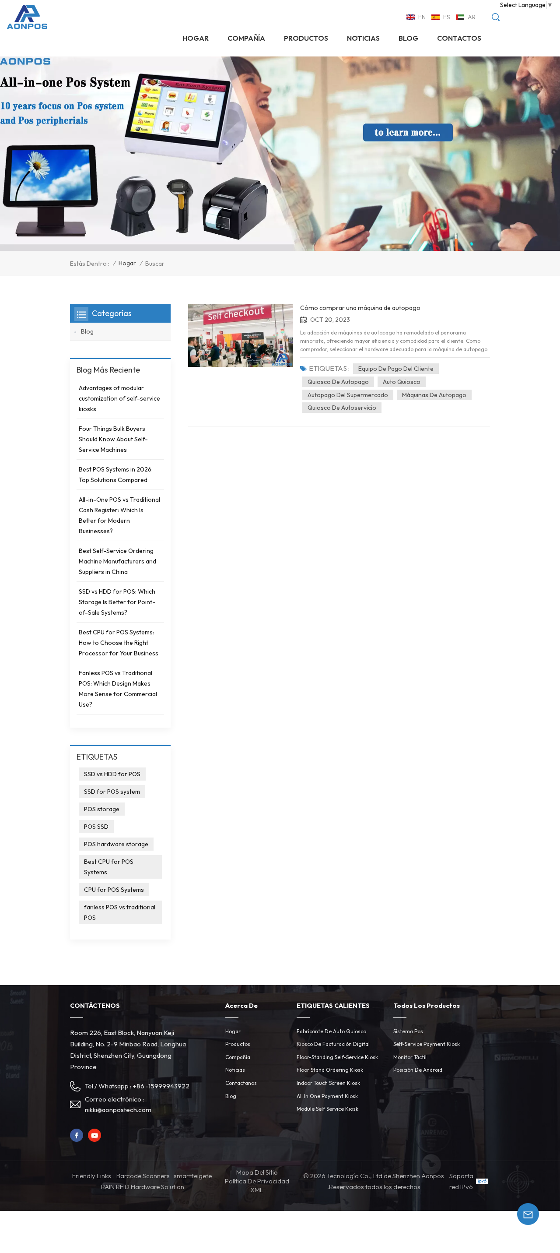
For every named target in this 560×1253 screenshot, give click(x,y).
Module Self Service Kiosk (327, 1108)
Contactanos (241, 1083)
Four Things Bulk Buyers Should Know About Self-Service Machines (113, 439)
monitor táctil (410, 1057)
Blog (408, 38)
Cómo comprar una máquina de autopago (360, 308)
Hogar (195, 38)
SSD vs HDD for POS (112, 774)
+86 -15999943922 (161, 1086)
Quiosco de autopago (338, 382)
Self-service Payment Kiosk (426, 1044)
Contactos (459, 38)
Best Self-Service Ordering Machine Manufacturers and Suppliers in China (117, 561)
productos (306, 38)
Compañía (246, 38)
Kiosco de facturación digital (333, 1044)
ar (472, 17)
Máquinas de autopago (434, 395)
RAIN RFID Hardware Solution (142, 1187)
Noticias (235, 1069)
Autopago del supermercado (348, 395)
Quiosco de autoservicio (342, 408)
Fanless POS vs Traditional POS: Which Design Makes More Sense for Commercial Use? (118, 688)
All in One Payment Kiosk (327, 1096)
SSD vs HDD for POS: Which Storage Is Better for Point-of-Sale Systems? (117, 602)
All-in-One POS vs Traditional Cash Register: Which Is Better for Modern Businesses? (119, 515)
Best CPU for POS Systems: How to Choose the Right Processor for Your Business (118, 642)
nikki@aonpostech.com (118, 1109)
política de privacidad (257, 1181)
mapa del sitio (257, 1172)
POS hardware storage (116, 844)
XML (256, 1190)
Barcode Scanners (143, 1176)
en (422, 17)
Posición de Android (417, 1069)
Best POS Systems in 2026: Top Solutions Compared (116, 474)
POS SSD (96, 827)
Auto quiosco (401, 382)
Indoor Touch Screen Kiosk (328, 1083)
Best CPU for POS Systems (108, 867)
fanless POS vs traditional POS (119, 912)
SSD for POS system (112, 791)
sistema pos (408, 1031)
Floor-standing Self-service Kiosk (337, 1057)
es (446, 17)
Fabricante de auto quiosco (331, 1031)
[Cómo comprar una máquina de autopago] (240, 335)
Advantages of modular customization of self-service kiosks (119, 398)
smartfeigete (193, 1176)
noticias (363, 38)
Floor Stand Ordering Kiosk (330, 1069)
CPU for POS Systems (114, 890)
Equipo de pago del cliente (396, 369)
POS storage (101, 809)
